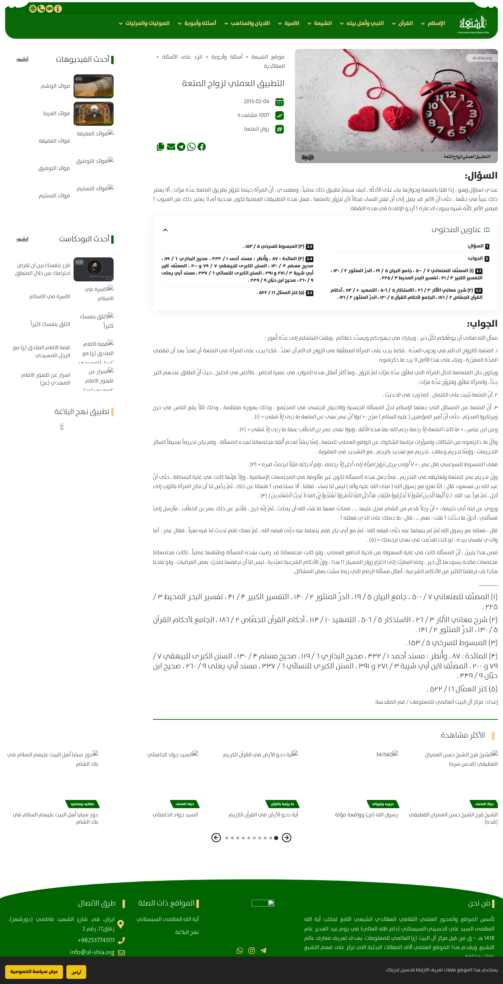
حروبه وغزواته (383, 804)
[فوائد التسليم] (94, 196)
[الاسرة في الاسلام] (94, 297)
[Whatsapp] (240, 951)
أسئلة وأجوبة (227, 57)
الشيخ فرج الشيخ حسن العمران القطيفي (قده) (453, 818)
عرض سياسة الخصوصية (34, 971)
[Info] (58, 8)
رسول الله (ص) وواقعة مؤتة (366, 815)
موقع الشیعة (268, 57)
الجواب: (475, 258)
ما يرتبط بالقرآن (282, 804)
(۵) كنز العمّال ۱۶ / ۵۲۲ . (280, 292)
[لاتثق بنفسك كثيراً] (94, 324)
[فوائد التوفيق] (94, 169)
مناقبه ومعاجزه (82, 804)
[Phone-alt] (41, 8)
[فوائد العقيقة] (94, 141)
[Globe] (33, 8)
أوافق (76, 972)
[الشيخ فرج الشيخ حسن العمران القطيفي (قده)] (451, 778)
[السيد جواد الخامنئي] (151, 778)
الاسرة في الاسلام (49, 296)
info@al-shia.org (92, 952)
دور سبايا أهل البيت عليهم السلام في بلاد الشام (55, 818)
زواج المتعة (256, 129)
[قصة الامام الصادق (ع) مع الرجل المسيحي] (94, 352)
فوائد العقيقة (54, 141)
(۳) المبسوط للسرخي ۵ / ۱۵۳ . (273, 246)
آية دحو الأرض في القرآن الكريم (263, 815)
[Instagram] (251, 951)
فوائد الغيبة (56, 113)
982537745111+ (96, 940)
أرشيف (22, 59)
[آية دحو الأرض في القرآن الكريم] (251, 778)
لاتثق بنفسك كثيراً (50, 324)
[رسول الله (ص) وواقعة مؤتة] (351, 778)
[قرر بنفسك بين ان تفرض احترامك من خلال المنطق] (94, 269)
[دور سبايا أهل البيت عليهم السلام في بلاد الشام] (51, 778)
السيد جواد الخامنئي (175, 815)
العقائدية (274, 66)
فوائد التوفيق (54, 168)
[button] (432, 23)
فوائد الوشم (55, 86)
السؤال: (475, 246)
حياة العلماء (484, 804)
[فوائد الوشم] (94, 86)
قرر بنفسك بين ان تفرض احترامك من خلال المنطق (42, 269)
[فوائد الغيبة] (94, 114)
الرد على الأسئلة (182, 57)
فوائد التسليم (54, 196)
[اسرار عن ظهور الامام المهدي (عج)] (94, 379)
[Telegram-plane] (263, 951)
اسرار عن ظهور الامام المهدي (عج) (45, 379)
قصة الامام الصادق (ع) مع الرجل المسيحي (41, 351)
